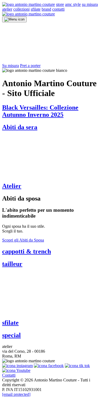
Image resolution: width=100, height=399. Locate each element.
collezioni (21, 9)
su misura (90, 4)
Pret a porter (30, 65)
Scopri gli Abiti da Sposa (23, 240)
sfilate (36, 9)
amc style (73, 4)
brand (46, 9)
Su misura (10, 65)
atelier (7, 9)
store (60, 4)
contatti (58, 9)
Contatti (8, 375)
